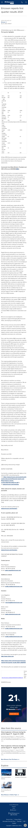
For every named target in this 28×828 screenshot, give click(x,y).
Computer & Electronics (21, 777)
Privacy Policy (17, 819)
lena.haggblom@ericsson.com (13, 602)
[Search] (26, 2)
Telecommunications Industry (6, 778)
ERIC (17, 169)
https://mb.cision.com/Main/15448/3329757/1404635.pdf (12, 677)
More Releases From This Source (9, 759)
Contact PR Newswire (13, 804)
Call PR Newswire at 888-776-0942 (14, 814)
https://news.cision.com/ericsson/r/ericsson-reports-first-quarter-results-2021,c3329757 (13, 661)
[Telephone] (22, 2)
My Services (13, 810)
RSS (24, 821)
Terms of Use (9, 819)
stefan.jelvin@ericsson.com (12, 614)
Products (14, 806)
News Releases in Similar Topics (9, 795)
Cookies (14, 823)
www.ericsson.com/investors (11, 484)
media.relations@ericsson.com (13, 586)
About (14, 808)
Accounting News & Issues (6, 790)
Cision (16, 825)
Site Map (19, 821)
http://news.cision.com (7, 656)
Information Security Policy (9, 821)
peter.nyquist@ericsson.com (13, 570)
